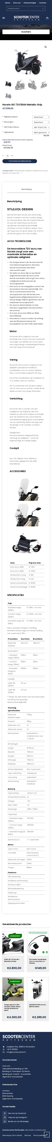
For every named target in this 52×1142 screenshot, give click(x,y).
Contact (42, 3)
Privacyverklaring (39, 1135)
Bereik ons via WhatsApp (18, 1121)
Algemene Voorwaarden (12, 1077)
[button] (46, 47)
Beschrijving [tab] (27, 189)
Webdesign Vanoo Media (12, 1135)
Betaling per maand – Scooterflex (16, 1074)
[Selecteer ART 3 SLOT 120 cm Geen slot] (41, 127)
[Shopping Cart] (46, 18)
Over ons (17, 3)
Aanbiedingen (19, 171)
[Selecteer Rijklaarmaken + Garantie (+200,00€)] (41, 117)
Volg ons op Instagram (17, 1117)
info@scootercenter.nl (16, 1052)
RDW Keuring (7, 1096)
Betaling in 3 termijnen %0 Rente (16, 1071)
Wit (17, 173)
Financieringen (30, 3)
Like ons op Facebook (17, 1113)
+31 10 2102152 (12, 1049)
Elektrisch (29, 171)
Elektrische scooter (40, 171)
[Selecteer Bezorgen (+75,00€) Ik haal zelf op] (41, 122)
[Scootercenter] (26, 18)
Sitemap (27, 1135)
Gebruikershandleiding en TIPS (15, 1069)
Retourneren (7, 1093)
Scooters (12, 173)
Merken (5, 173)
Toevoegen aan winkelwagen (19, 161)
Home (7, 3)
